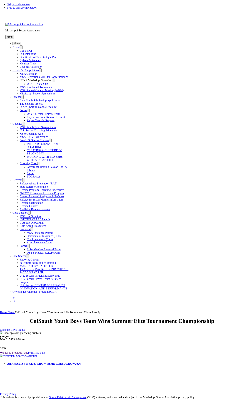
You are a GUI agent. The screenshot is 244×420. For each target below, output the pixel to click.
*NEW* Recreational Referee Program (42, 193)
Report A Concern (30, 259)
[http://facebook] (14, 298)
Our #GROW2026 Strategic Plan (38, 57)
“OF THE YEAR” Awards (35, 219)
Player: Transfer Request (40, 120)
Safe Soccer (19, 256)
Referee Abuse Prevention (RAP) (38, 183)
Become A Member (31, 66)
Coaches (17, 123)
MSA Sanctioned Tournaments (37, 87)
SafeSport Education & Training (38, 262)
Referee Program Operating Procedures (42, 189)
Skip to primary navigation (22, 7)
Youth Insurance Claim (40, 239)
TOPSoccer (33, 176)
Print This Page (36, 352)
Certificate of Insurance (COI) (44, 236)
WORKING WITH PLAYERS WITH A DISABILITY (45, 158)
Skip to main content (18, 4)
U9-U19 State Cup (37, 83)
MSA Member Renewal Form (44, 249)
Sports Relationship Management (67, 397)
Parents (17, 96)
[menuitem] (4, 312)
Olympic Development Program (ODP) (35, 291)
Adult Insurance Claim (39, 242)
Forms (23, 110)
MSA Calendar (28, 73)
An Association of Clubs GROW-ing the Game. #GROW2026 (44, 363)
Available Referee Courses (35, 209)
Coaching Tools (29, 163)
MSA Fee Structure (30, 216)
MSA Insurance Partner (40, 232)
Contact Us (26, 50)
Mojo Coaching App (31, 133)
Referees (17, 179)
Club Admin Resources (33, 225)
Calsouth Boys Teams (12, 329)
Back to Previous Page (15, 352)
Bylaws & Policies (30, 60)
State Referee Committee (34, 186)
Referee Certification (31, 202)
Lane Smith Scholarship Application (40, 100)
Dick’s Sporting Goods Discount (38, 106)
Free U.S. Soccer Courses (34, 140)
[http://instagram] (14, 301)
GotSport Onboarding (32, 222)
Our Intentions (28, 53)
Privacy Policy (8, 394)
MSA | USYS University (34, 136)
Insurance (25, 229)
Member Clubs (28, 63)
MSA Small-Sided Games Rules (38, 127)
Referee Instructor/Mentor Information (41, 199)
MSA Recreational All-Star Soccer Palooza (44, 76)
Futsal (30, 173)
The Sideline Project (31, 103)
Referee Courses (29, 206)
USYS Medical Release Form (43, 113)
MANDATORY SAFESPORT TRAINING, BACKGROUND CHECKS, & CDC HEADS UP (44, 269)
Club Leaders (20, 212)
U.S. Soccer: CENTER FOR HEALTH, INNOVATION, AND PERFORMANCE (44, 287)
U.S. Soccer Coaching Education (38, 130)
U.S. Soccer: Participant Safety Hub (40, 275)
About (16, 47)
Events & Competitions (26, 70)
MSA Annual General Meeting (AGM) (42, 90)
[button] (9, 37)
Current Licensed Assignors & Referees (42, 196)
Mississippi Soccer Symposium (37, 93)
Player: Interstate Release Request (46, 117)
